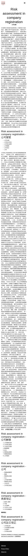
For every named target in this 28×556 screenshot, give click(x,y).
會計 (14, 412)
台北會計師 (17, 44)
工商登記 (15, 266)
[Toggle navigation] (24, 3)
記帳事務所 (18, 536)
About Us (3, 552)
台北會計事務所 (17, 289)
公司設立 (10, 164)
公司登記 (22, 72)
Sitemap (3, 545)
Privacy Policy (5, 548)
